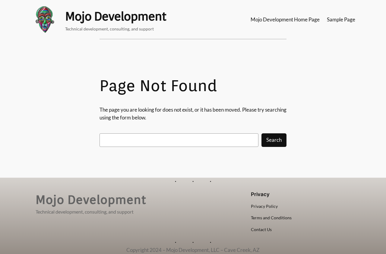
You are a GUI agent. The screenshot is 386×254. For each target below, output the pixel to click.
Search (274, 140)
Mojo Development (115, 16)
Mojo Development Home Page (285, 19)
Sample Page (341, 19)
